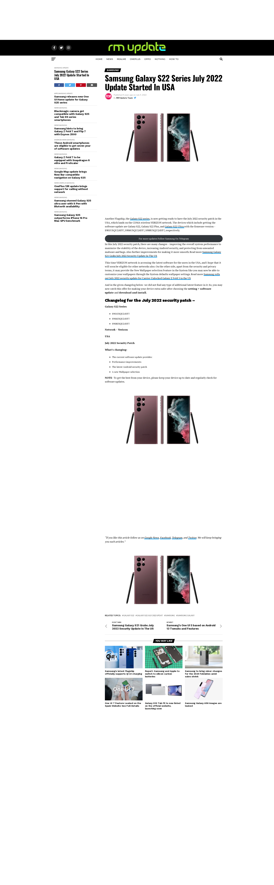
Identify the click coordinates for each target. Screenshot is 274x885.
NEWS (109, 59)
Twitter (192, 537)
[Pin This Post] (81, 85)
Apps (56, 93)
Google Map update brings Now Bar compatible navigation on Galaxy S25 (70, 174)
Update (65, 68)
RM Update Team (124, 98)
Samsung (58, 68)
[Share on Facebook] (59, 85)
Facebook (165, 537)
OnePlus (135, 59)
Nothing (160, 59)
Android (58, 140)
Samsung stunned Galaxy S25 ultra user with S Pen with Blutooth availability (72, 203)
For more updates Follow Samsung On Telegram (164, 238)
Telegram (177, 537)
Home (99, 59)
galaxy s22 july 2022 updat (150, 615)
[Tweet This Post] (70, 85)
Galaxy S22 (128, 615)
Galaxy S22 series (140, 218)
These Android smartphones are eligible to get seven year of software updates (72, 145)
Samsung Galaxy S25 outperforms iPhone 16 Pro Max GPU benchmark (70, 218)
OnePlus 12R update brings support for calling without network (71, 189)
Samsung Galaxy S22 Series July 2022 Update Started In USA (71, 75)
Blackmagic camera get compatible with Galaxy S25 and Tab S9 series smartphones (71, 115)
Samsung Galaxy (186, 615)
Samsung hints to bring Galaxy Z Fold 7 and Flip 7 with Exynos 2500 (70, 131)
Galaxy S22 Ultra (174, 226)
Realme (121, 59)
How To (174, 59)
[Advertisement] (137, 20)
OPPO (147, 59)
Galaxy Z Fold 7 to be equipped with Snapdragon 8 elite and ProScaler (72, 160)
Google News (151, 537)
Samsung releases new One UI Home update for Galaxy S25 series (71, 99)
